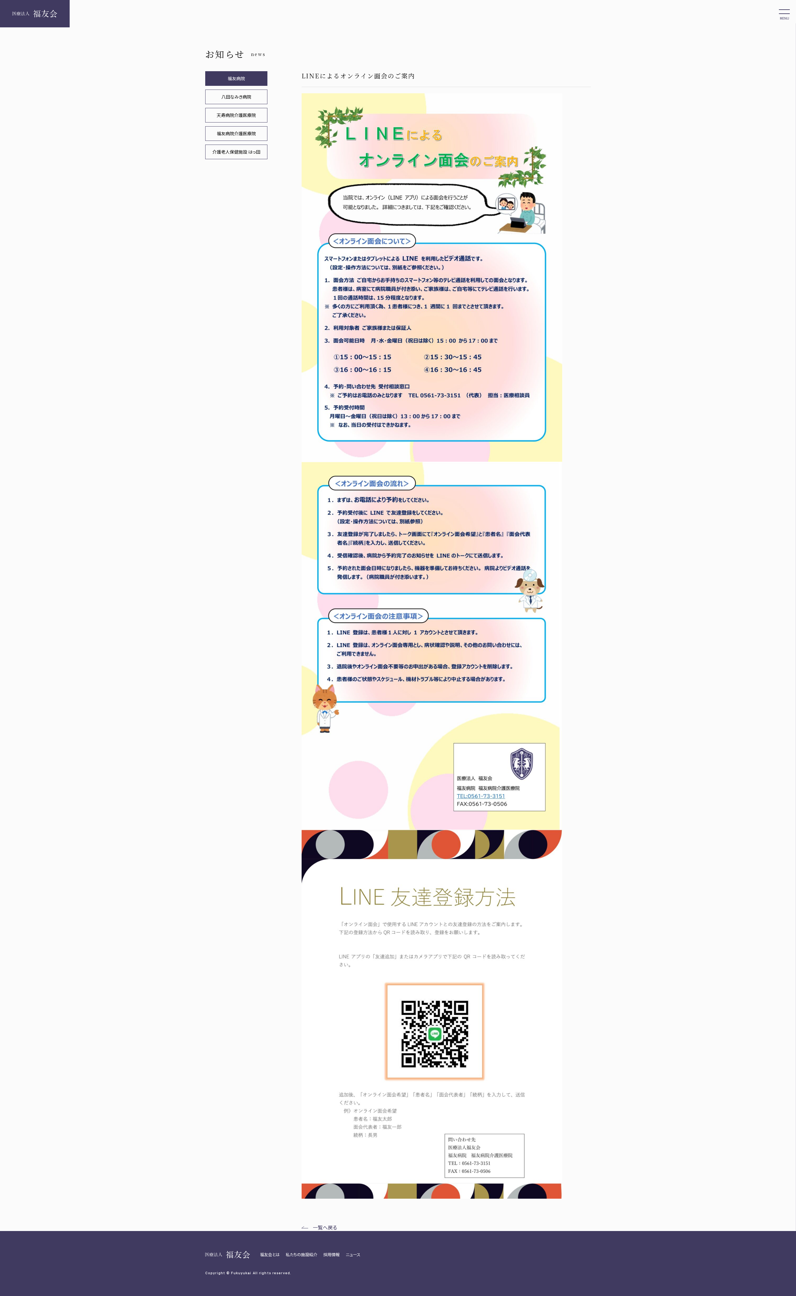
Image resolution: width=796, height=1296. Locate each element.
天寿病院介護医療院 (236, 115)
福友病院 (236, 78)
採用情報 (331, 1254)
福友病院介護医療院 (236, 133)
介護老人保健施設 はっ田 (236, 152)
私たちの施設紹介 (301, 1254)
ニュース (353, 1254)
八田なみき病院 (236, 97)
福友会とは (270, 1254)
